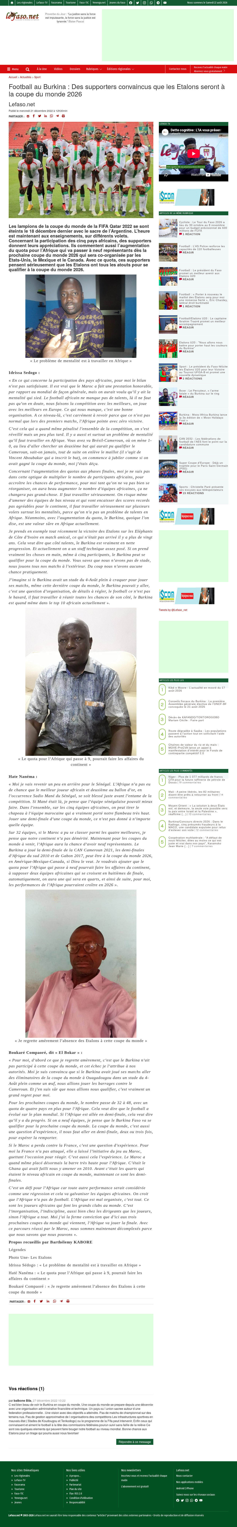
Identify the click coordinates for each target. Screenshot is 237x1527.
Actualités (25, 77)
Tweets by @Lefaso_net (173, 610)
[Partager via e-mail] (28, 116)
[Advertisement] (169, 35)
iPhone (190, 1488)
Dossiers (75, 69)
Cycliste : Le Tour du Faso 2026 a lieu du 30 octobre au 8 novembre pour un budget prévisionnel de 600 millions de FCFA (203, 226)
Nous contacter (184, 1475)
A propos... (75, 1475)
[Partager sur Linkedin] (45, 116)
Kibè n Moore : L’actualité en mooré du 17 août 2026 (196, 689)
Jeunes (18, 1502)
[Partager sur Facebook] (33, 116)
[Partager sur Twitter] (39, 116)
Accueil (13, 77)
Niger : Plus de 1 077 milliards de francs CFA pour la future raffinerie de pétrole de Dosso (196, 779)
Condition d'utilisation (81, 1498)
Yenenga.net (99, 2)
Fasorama (56, 2)
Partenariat (75, 1484)
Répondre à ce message (135, 1442)
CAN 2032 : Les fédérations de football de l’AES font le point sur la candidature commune (203, 441)
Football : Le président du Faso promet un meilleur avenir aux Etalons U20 (200, 273)
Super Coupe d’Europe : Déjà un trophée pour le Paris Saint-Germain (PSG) (203, 465)
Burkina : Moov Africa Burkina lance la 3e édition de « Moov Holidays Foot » (203, 417)
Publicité (73, 1480)
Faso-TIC (84, 2)
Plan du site (75, 1489)
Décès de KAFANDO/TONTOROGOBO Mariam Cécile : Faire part (193, 719)
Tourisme (71, 2)
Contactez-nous (177, 69)
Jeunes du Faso (117, 2)
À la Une (42, 69)
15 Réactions (193, 493)
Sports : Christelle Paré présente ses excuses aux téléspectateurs (201, 488)
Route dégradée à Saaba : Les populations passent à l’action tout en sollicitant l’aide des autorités (197, 733)
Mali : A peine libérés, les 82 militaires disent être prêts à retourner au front (194, 793)
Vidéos (58, 69)
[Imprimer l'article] (63, 116)
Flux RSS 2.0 (75, 1493)
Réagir (188, 252)
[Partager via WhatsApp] (51, 116)
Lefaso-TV (41, 2)
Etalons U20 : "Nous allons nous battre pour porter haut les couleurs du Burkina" (203, 345)
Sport (37, 77)
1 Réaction (191, 234)
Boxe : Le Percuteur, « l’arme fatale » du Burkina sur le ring (199, 392)
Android (180, 1488)
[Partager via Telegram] (57, 116)
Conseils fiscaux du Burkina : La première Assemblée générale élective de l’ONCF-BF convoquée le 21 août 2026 (197, 704)
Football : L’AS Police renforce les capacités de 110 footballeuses (202, 247)
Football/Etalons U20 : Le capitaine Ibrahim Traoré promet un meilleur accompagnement (203, 321)
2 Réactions (192, 378)
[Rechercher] (27, 70)
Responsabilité (77, 1502)
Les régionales (25, 2)
